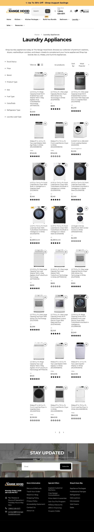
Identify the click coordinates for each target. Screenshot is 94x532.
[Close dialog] (80, 248)
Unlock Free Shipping (29, 278)
